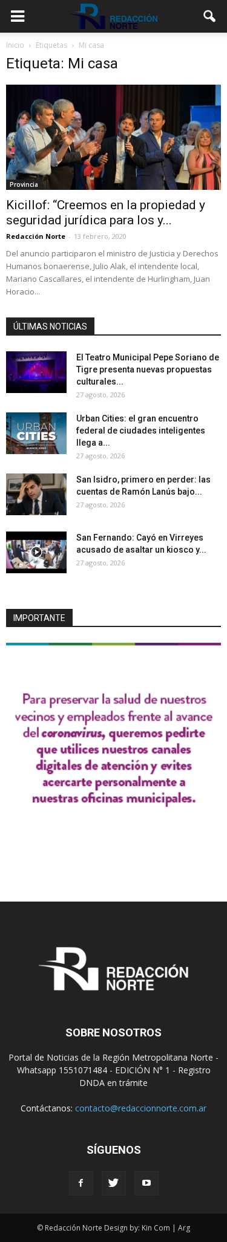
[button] (210, 16)
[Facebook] (81, 1183)
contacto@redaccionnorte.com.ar (140, 1108)
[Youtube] (146, 1183)
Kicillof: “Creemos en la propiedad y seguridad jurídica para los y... (105, 212)
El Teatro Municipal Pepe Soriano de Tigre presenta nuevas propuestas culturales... (147, 369)
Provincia (24, 184)
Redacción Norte (35, 236)
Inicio (15, 45)
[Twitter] (114, 1183)
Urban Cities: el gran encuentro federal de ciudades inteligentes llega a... (140, 430)
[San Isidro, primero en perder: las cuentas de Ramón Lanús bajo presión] (36, 494)
